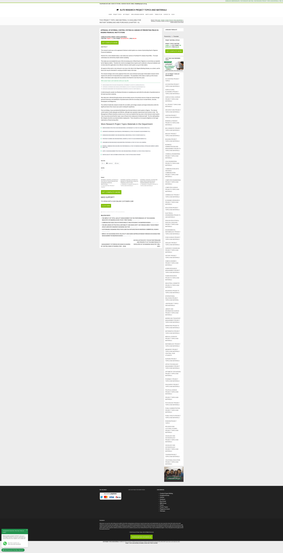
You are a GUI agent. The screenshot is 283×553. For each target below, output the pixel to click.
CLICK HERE (106, 206)
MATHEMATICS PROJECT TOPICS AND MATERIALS (172, 332)
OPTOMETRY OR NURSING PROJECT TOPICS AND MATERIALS (173, 373)
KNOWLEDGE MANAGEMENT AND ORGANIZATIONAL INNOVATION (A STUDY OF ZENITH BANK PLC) (121, 88)
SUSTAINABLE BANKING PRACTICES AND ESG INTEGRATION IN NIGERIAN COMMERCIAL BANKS (130, 229)
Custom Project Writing (166, 493)
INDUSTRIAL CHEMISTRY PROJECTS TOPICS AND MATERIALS (172, 285)
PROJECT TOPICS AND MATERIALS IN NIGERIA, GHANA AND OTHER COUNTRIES (141, 543)
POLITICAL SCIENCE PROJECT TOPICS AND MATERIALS (171, 392)
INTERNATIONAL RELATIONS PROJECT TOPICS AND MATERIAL (172, 298)
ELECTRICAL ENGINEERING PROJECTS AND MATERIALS (172, 215)
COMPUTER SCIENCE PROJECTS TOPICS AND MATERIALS (172, 189)
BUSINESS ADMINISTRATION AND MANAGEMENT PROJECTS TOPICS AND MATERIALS (173, 147)
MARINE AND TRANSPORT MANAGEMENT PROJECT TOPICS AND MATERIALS (172, 320)
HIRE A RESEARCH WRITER (137, 14)
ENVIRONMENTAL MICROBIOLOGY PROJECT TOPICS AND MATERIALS (172, 231)
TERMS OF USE (158, 14)
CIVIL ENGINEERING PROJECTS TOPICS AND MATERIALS (172, 163)
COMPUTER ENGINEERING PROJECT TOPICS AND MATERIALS (173, 182)
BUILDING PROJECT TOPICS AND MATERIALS (172, 140)
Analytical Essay (164, 495)
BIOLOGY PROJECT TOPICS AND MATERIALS (172, 134)
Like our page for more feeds (136, 489)
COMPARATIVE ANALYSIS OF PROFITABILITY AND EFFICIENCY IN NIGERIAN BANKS (126, 222)
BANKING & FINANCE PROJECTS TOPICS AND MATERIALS (172, 20)
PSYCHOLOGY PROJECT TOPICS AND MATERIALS (172, 403)
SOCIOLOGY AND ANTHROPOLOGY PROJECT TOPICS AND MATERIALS (171, 438)
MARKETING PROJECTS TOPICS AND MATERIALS (172, 326)
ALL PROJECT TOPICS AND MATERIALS (173, 105)
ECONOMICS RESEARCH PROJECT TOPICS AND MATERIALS (172, 202)
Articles (162, 497)
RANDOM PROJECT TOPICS (171, 422)
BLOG (173, 14)
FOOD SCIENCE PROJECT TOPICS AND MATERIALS (172, 238)
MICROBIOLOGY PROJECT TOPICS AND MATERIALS (172, 345)
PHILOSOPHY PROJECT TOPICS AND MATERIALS (172, 385)
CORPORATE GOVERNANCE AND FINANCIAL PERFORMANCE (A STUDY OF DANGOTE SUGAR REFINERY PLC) (123, 86)
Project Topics (164, 507)
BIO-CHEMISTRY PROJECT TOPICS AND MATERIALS (173, 129)
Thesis (162, 505)
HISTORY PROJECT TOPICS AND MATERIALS (172, 256)
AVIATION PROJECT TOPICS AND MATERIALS (172, 116)
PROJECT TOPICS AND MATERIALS (171, 398)
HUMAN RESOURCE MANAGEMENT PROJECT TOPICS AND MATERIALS (172, 270)
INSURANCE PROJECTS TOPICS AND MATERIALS (172, 291)
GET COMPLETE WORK (109, 43)
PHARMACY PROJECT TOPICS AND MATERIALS (172, 380)
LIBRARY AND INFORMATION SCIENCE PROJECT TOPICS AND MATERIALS (172, 311)
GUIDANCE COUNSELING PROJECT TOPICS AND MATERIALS (172, 250)
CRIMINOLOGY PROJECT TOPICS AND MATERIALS (172, 195)
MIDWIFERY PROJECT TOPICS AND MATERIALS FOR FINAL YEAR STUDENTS (172, 352)
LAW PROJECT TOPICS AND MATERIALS (171, 304)
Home (159, 20)
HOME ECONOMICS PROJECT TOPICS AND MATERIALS (171, 263)
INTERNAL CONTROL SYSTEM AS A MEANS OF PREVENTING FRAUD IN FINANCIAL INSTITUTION (129, 181)
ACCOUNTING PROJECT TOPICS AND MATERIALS (172, 85)
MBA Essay (163, 503)
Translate (176, 36)
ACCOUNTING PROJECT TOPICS (172, 79)
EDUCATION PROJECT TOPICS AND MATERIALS (172, 208)
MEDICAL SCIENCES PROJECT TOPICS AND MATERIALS (171, 338)
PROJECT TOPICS (117, 14)
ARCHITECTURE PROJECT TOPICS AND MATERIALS (173, 111)
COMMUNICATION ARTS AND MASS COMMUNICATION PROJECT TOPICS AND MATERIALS (172, 172)
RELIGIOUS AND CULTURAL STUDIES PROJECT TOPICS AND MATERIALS (171, 429)
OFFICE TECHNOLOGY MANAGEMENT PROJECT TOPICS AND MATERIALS (172, 366)
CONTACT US (167, 14)
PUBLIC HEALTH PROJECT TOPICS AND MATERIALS (173, 416)
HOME (110, 14)
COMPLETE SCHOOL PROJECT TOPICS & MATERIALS (114, 37)
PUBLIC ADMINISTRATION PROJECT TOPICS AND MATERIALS (172, 410)
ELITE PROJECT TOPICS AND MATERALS (111, 541)
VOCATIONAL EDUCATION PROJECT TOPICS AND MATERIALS (172, 462)
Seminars (162, 499)
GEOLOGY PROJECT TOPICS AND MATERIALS (172, 243)
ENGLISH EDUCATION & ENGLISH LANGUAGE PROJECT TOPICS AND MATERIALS (172, 223)
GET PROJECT (126, 14)
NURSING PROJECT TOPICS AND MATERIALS (172, 359)
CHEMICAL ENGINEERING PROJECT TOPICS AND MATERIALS (172, 156)
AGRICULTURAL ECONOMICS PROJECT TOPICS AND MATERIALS (172, 91)
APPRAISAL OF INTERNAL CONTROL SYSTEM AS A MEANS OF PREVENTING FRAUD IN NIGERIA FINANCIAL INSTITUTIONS (129, 31)
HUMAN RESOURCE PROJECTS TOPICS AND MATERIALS (172, 277)
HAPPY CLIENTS (149, 14)
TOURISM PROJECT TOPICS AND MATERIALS (172, 455)
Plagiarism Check (165, 509)
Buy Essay (163, 501)
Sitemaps (162, 511)
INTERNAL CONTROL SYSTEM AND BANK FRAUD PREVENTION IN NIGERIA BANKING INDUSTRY (148, 181)
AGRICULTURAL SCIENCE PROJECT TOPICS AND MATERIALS (172, 99)
